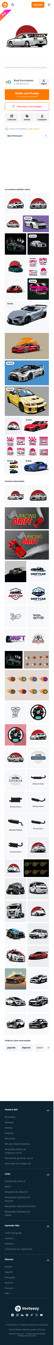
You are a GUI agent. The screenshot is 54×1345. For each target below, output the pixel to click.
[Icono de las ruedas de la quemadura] (17, 901)
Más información (14, 133)
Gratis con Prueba (27, 94)
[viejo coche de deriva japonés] (15, 264)
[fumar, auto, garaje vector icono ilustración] (15, 813)
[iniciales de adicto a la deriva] (15, 858)
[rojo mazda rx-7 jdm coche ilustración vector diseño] (17, 532)
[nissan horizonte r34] (15, 286)
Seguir (44, 83)
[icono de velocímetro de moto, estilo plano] (15, 976)
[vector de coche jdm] (36, 573)
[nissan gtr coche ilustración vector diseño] (26, 460)
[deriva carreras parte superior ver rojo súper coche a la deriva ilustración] (26, 670)
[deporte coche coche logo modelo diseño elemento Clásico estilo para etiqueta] (15, 1066)
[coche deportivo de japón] (15, 723)
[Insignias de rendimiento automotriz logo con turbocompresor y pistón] (15, 880)
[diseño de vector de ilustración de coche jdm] (26, 489)
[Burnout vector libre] (17, 1267)
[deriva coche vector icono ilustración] (15, 835)
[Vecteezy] (5, 5)
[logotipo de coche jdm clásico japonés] (15, 332)
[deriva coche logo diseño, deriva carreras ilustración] (15, 745)
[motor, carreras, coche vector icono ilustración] (15, 954)
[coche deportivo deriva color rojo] (15, 354)
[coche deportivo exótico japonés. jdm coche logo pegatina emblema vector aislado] (15, 201)
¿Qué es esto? (33, 129)
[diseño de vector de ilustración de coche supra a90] (26, 404)
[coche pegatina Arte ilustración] (15, 1288)
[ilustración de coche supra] (18, 244)
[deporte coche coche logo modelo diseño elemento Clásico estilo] (15, 1089)
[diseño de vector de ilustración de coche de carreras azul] (17, 595)
